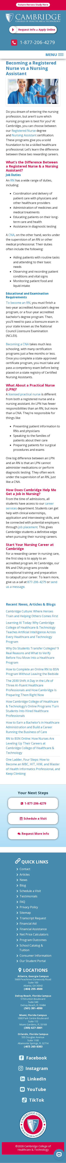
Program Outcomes (33, 940)
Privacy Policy (29, 907)
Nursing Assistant (24, 135)
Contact (25, 869)
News (23, 880)
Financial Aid (28, 923)
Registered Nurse (24, 131)
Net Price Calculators (34, 934)
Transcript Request (33, 918)
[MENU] (60, 55)
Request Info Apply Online (36, 29)
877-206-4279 (36, 582)
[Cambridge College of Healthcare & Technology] (33, 18)
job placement (28, 527)
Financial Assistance (33, 929)
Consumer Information (35, 956)
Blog (23, 885)
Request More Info (35, 834)
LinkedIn (36, 1079)
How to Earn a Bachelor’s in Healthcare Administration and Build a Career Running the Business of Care (32, 727)
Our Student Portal (33, 961)
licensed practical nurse (24, 394)
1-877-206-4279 (36, 42)
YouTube (36, 1089)
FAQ (22, 902)
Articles (25, 874)
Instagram (36, 1068)
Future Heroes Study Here (33, 4)
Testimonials (28, 896)
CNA (11, 235)
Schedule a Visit (35, 818)
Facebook (36, 1058)
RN (12, 180)
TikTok (36, 1100)
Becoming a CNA (17, 344)
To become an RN (18, 303)
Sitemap (25, 913)
